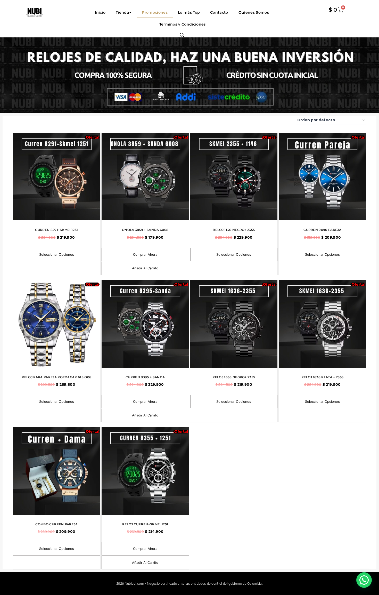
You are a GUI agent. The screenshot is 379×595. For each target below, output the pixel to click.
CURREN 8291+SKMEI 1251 (56, 230)
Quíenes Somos (253, 12)
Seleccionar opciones (56, 254)
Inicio (100, 12)
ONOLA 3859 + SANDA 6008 (145, 230)
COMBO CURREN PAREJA (56, 524)
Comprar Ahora (145, 254)
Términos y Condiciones (181, 24)
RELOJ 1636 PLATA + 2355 (322, 377)
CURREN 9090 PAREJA (322, 230)
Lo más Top (189, 12)
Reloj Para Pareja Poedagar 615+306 (56, 377)
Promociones (155, 12)
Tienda (122, 12)
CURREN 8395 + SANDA (145, 377)
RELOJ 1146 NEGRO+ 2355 (234, 230)
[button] (364, 580)
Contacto (219, 12)
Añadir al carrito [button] (145, 268)
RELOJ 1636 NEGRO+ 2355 (233, 377)
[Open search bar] (182, 35)
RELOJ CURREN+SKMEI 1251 (145, 524)
